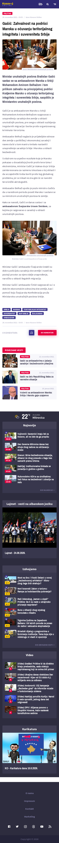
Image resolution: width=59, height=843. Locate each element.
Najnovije (29, 425)
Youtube (41, 826)
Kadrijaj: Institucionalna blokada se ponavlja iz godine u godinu (29, 469)
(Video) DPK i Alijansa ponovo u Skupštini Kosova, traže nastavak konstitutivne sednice (29, 710)
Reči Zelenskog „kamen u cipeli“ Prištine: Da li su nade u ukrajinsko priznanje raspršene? (29, 602)
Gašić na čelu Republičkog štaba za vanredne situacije (29, 376)
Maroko (16, 309)
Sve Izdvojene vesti (44, 645)
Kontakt (29, 808)
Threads (33, 826)
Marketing (29, 816)
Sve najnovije (46, 490)
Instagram (25, 826)
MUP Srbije (23, 313)
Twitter (17, 826)
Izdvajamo (29, 569)
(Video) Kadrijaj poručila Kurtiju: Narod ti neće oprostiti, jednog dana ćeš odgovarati (29, 699)
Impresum (29, 800)
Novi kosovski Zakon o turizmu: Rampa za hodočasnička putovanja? (29, 591)
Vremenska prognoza (40, 4)
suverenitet (9, 313)
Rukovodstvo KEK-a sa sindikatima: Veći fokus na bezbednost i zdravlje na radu (29, 479)
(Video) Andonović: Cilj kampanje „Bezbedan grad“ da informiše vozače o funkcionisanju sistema (29, 688)
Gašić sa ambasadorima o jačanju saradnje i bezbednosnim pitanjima (29, 361)
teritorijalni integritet (35, 309)
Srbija (6, 309)
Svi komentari (47, 332)
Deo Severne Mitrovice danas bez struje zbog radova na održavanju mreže (29, 447)
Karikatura (29, 729)
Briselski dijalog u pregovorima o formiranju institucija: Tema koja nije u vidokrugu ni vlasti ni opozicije (29, 634)
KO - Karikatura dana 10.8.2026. (29, 753)
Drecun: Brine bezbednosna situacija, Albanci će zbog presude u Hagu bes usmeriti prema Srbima (29, 458)
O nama (30, 793)
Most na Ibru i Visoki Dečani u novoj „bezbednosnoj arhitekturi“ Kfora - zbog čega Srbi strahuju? (29, 580)
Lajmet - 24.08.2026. (29, 532)
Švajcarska (37, 313)
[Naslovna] (7, 4)
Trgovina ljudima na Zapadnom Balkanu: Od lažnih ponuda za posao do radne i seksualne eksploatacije (29, 623)
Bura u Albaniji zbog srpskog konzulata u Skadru (29, 613)
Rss (49, 826)
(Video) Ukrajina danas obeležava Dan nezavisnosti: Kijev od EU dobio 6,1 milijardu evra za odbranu (29, 677)
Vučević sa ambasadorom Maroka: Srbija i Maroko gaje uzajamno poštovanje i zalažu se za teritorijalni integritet (29, 392)
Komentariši (31, 332)
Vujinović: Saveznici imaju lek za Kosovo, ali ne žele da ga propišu (29, 436)
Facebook (9, 826)
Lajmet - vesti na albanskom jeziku (29, 504)
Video (29, 655)
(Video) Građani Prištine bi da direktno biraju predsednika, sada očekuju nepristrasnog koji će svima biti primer (29, 666)
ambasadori (9, 317)
